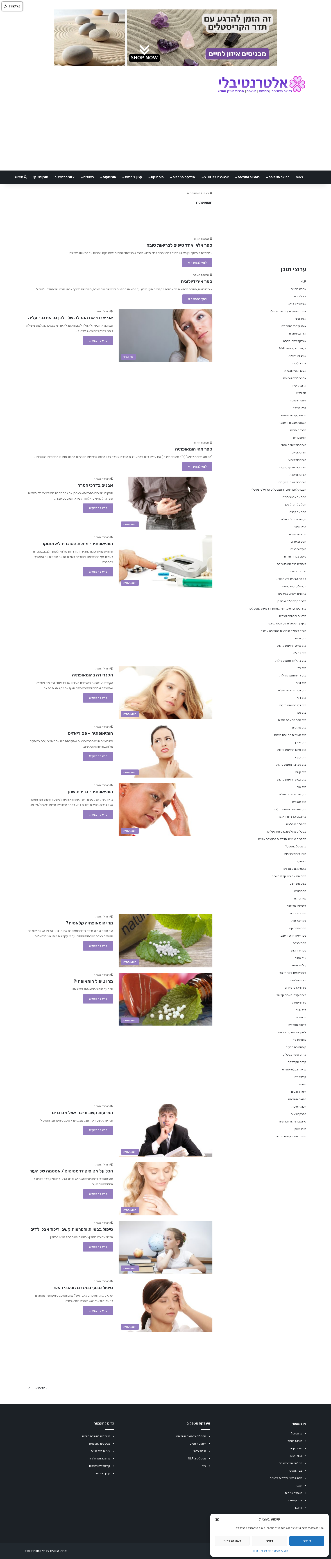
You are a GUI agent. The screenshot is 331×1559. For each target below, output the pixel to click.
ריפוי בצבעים (298, 1091)
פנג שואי (301, 1010)
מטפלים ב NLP (197, 1458)
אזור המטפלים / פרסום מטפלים (287, 311)
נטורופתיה (300, 898)
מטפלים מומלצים (296, 824)
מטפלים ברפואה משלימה (191, 1436)
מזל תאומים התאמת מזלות (290, 809)
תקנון (255, 1551)
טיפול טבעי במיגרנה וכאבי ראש (83, 1287)
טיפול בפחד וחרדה (295, 556)
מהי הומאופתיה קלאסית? (89, 923)
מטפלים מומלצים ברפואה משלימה (286, 831)
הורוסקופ (109, 177)
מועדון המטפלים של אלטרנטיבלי (287, 623)
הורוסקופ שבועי (297, 460)
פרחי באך (300, 1017)
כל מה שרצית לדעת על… (291, 578)
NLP (303, 281)
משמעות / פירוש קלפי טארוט (289, 876)
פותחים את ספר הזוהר (292, 972)
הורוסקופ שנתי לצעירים (292, 482)
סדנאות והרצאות (296, 906)
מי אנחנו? (296, 1433)
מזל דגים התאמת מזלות (292, 690)
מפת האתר (295, 1470)
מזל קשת (300, 772)
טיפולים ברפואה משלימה (291, 564)
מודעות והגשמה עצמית (292, 616)
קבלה (307, 1541)
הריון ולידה (300, 526)
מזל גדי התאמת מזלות (292, 675)
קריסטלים (300, 1077)
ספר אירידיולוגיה (196, 281)
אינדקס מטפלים (184, 177)
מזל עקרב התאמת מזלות (291, 764)
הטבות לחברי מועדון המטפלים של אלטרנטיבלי (279, 489)
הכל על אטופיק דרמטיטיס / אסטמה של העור (71, 1171)
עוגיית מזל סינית (100, 1451)
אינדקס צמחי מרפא (294, 341)
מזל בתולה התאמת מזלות (290, 660)
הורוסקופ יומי (298, 452)
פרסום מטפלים (297, 1024)
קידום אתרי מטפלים (294, 1054)
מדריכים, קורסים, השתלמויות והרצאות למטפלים (277, 608)
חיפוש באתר (295, 1441)
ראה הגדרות (232, 1541)
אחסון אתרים (294, 1500)
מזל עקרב (300, 757)
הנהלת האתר (201, 238)
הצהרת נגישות (293, 1493)
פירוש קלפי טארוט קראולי (291, 995)
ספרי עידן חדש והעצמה (292, 935)
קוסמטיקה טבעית (296, 1047)
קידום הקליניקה (297, 1062)
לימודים (88, 177)
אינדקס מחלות (297, 333)
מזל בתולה (299, 653)
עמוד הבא (41, 1388)
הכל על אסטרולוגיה (294, 497)
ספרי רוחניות (298, 950)
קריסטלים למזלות (99, 1466)
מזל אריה (300, 638)
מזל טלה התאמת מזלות (292, 720)
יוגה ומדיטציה (298, 571)
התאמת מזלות (297, 534)
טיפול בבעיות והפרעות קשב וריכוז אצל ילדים (71, 1229)
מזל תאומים (299, 801)
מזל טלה (301, 712)
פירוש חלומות (298, 980)
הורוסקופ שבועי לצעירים (292, 467)
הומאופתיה (299, 437)
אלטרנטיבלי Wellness (292, 348)
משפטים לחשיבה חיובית (96, 1436)
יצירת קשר (296, 1448)
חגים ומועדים (298, 541)
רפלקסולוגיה (298, 1114)
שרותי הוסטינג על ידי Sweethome (46, 1550)
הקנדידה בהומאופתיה (92, 675)
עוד (204, 1466)
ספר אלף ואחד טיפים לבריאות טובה (179, 245)
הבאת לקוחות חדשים (293, 415)
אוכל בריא (300, 296)
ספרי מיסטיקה (297, 928)
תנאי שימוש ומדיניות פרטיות (274, 1551)
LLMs (298, 1507)
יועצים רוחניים (198, 1443)
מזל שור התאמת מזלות (292, 794)
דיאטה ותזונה (298, 400)
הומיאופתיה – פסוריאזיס (90, 733)
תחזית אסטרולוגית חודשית (290, 1136)
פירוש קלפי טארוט (295, 987)
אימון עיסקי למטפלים (293, 326)
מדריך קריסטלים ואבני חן (291, 601)
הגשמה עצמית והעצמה (292, 422)
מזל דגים (301, 683)
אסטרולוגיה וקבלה (295, 370)
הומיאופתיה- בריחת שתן (90, 791)
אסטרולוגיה (299, 363)
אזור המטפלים (64, 177)
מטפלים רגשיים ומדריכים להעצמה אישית (282, 839)
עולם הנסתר (298, 965)
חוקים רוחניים (298, 549)
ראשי (299, 177)
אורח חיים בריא (297, 303)
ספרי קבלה (299, 943)
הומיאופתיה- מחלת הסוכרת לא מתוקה (77, 543)
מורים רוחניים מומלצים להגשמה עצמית (283, 631)
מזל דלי (301, 697)
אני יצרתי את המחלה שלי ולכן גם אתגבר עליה (70, 317)
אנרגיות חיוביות (297, 355)
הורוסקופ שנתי (297, 474)
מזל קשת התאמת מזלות (291, 779)
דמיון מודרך (299, 408)
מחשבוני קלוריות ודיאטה (292, 816)
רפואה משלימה (279, 177)
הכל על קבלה (298, 512)
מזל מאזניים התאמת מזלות (290, 735)
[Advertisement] (118, 398)
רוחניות (302, 1084)
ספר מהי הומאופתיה (193, 449)
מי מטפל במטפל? (295, 846)
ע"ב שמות (300, 958)
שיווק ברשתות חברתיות (292, 1121)
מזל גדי (301, 668)
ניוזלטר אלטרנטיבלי (290, 1463)
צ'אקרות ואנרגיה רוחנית (292, 1032)
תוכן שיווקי (40, 177)
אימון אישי (300, 318)
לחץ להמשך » (197, 263)
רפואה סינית (299, 1106)
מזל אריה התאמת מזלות (291, 645)
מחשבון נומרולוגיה (99, 1458)
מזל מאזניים (299, 727)
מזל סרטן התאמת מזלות (291, 749)
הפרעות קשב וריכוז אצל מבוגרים (82, 1112)
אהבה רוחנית (298, 289)
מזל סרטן (300, 742)
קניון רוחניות (133, 177)
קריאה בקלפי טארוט (294, 1069)
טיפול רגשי (199, 1451)
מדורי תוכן (296, 1455)
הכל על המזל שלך (295, 504)
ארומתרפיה (299, 385)
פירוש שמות (299, 1002)
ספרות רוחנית (298, 913)
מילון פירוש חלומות (295, 854)
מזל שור (301, 787)
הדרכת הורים (298, 430)
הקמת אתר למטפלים (293, 519)
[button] (217, 1519)
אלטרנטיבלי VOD (216, 177)
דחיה (269, 1541)
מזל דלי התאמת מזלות (292, 705)
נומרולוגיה (300, 891)
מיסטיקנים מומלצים (294, 868)
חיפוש (19, 177)
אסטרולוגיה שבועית (294, 378)
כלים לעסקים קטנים (294, 586)
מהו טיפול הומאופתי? (93, 981)
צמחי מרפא (299, 1039)
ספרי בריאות (298, 920)
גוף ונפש (301, 393)
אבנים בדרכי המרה (95, 485)
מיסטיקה (157, 177)
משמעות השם (298, 883)
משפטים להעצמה (99, 1443)
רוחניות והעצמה (249, 177)
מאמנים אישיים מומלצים (292, 593)
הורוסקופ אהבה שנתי (293, 445)
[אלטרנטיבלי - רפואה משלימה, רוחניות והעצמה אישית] (261, 85)
